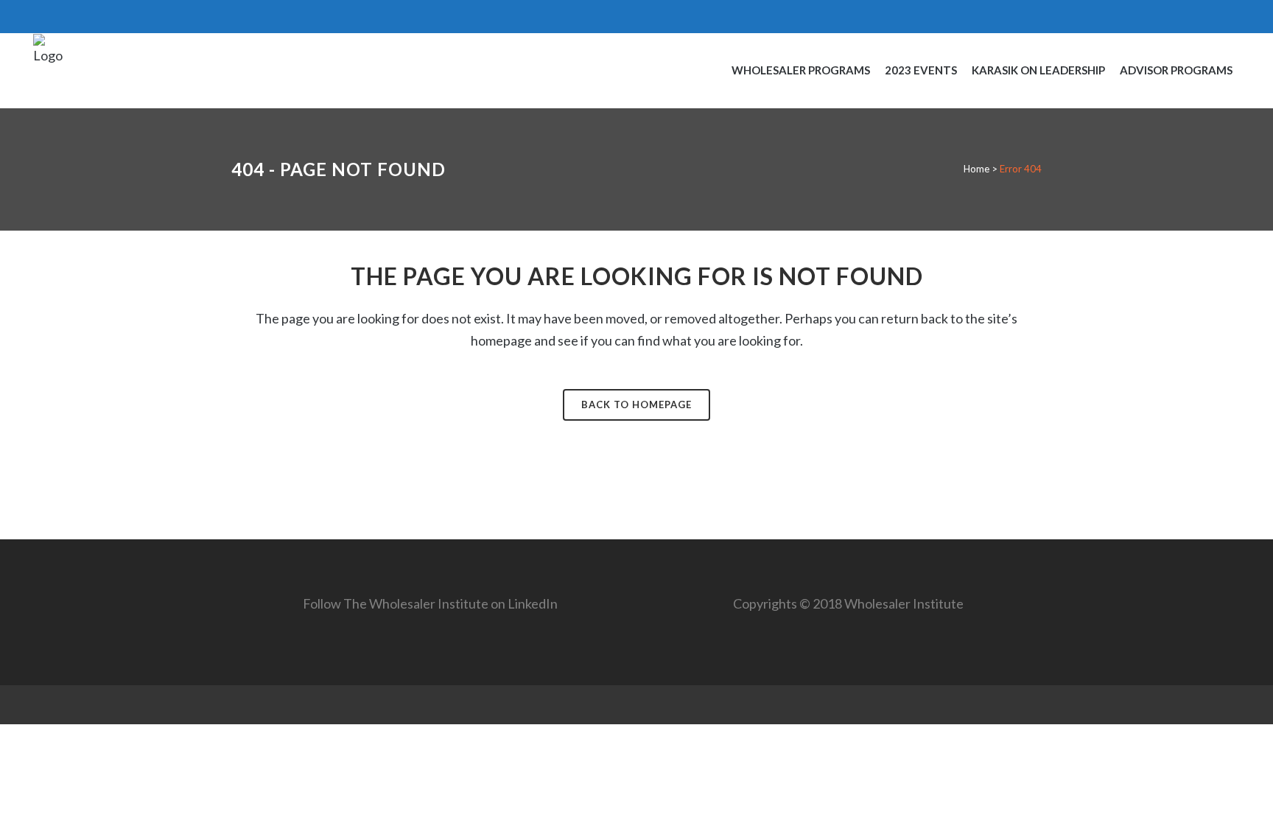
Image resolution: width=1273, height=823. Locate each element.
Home (976, 169)
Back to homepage (636, 404)
